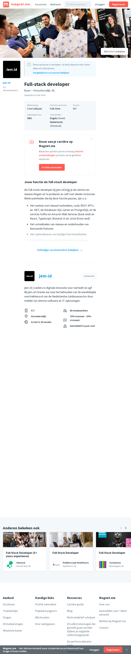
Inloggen (100, 4)
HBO (29, 118)
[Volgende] (125, 528)
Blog (70, 611)
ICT (75, 108)
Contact (104, 627)
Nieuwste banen (12, 630)
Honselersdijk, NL (44, 90)
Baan (27, 90)
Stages (7, 617)
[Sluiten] (126, 649)
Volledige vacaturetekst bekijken (58, 250)
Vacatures (40, 4)
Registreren (118, 4)
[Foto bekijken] (43, 33)
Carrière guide (75, 604)
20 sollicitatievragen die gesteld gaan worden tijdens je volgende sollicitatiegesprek (81, 629)
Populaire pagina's (46, 611)
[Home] (16, 4)
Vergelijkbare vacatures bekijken (51, 72)
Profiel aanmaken (52, 167)
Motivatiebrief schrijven (81, 617)
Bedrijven (55, 4)
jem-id (6, 82)
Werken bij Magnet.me (112, 621)
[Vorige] (121, 528)
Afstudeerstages (13, 624)
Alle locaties (42, 617)
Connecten (89, 276)
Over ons (104, 604)
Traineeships (10, 611)
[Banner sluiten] (91, 139)
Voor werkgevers (45, 624)
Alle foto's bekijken (114, 51)
